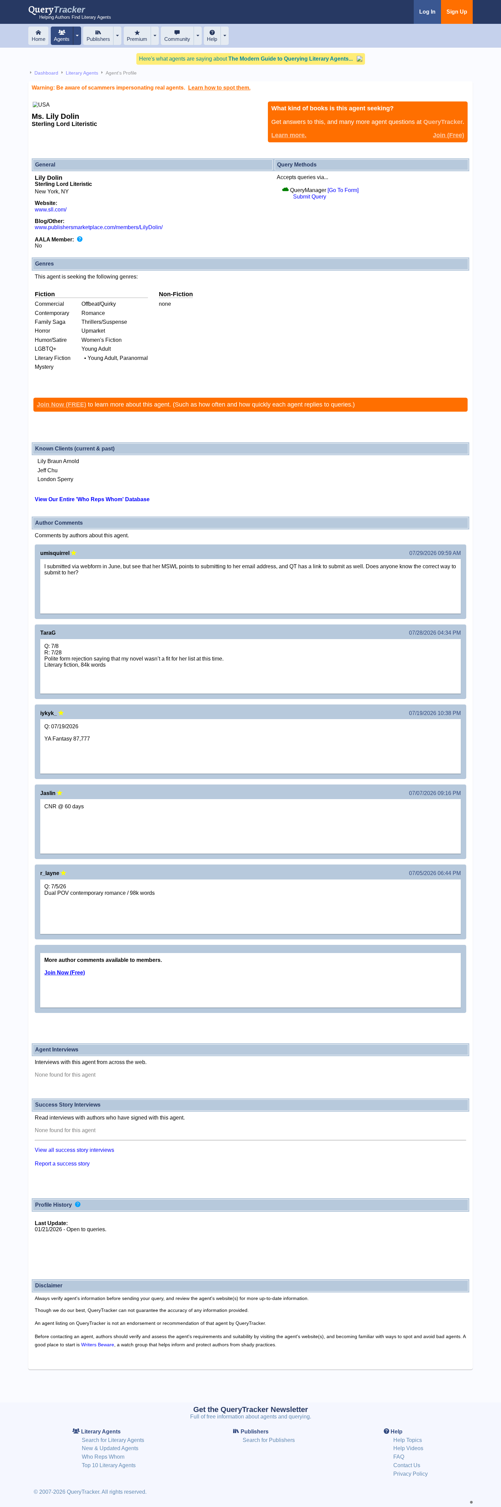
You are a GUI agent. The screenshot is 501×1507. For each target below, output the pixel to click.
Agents (62, 39)
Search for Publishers (269, 1440)
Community (177, 39)
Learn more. (288, 135)
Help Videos (408, 1448)
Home (38, 39)
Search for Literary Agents (113, 1440)
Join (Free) (448, 135)
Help (212, 39)
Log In (427, 12)
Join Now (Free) (64, 972)
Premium (137, 39)
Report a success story (62, 1164)
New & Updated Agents (110, 1448)
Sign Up (456, 12)
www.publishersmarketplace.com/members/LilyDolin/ (99, 227)
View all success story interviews (74, 1150)
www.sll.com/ (50, 209)
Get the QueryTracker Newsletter (250, 1409)
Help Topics (407, 1440)
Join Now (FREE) (61, 404)
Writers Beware (97, 1344)
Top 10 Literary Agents (109, 1465)
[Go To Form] (343, 190)
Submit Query (309, 197)
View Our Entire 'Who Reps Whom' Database (92, 499)
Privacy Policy (410, 1474)
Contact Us (406, 1465)
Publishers (98, 39)
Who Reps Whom (103, 1457)
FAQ (398, 1457)
